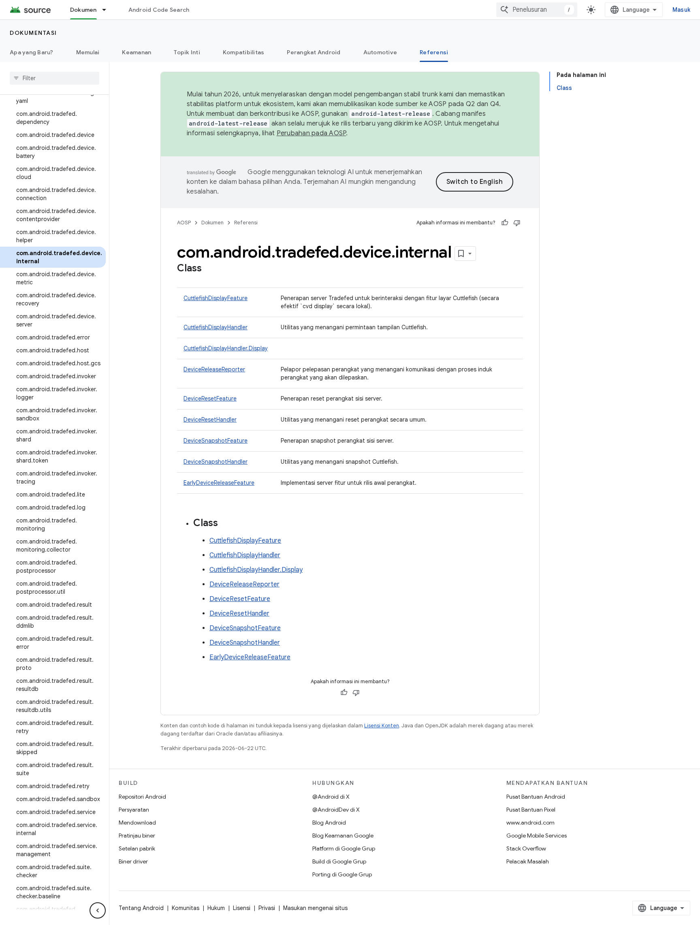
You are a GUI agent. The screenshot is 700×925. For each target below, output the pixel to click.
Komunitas (185, 908)
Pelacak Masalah (527, 861)
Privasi (266, 908)
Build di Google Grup (339, 861)
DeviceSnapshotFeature (216, 440)
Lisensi (241, 908)
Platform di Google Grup (343, 848)
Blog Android (329, 822)
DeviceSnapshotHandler (216, 461)
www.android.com (530, 822)
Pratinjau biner (137, 835)
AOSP (184, 222)
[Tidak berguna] (517, 223)
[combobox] (536, 9)
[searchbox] (54, 78)
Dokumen (83, 9)
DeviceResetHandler (210, 419)
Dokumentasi (33, 32)
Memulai (88, 52)
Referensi (434, 52)
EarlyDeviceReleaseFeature (219, 482)
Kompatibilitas (244, 52)
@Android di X (331, 796)
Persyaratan (134, 809)
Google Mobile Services (536, 835)
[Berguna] (505, 223)
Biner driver (133, 861)
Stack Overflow (526, 848)
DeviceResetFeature (210, 398)
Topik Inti (187, 52)
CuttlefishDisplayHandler (216, 327)
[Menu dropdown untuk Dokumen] (108, 9)
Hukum (216, 908)
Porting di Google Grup (342, 874)
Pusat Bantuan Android (535, 796)
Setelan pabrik (137, 848)
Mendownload (137, 822)
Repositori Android (142, 796)
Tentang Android (141, 908)
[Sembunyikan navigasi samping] (98, 910)
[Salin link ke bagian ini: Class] (210, 269)
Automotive (380, 52)
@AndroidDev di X (336, 809)
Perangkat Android (313, 52)
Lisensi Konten (381, 725)
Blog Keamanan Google (342, 835)
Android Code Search (159, 9)
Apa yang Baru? (31, 52)
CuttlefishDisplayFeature (216, 298)
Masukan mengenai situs (315, 908)
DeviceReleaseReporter (214, 369)
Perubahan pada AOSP (311, 133)
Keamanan (136, 52)
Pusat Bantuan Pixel (530, 809)
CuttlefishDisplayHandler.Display (226, 348)
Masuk (681, 9)
